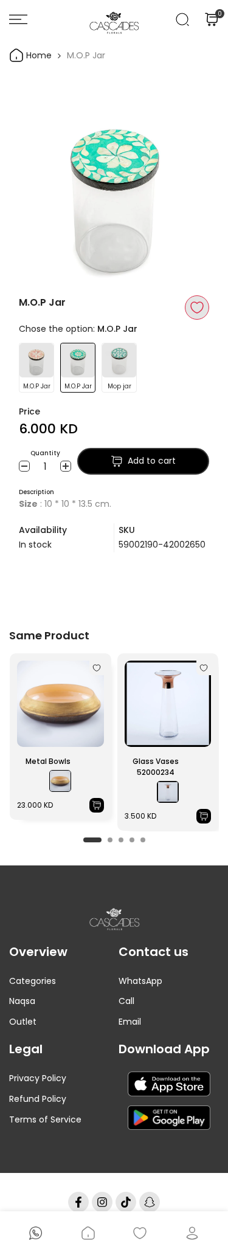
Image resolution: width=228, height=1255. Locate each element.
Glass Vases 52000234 (156, 766)
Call (126, 1001)
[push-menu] (18, 19)
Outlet (22, 1022)
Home (38, 55)
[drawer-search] (182, 19)
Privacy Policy (37, 1078)
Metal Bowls (48, 761)
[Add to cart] (96, 805)
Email (130, 1022)
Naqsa (22, 1001)
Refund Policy (37, 1099)
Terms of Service (45, 1119)
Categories (32, 981)
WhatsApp (140, 981)
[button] (197, 307)
